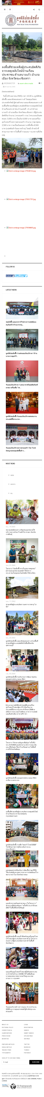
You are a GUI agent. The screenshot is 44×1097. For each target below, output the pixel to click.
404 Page (27, 1039)
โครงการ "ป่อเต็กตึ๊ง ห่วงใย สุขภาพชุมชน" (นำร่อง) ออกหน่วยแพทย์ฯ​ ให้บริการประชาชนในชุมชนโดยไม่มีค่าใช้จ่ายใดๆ (21, 570)
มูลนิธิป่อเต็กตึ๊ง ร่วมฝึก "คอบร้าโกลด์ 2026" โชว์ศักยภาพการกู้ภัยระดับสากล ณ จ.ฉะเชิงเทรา (21, 847)
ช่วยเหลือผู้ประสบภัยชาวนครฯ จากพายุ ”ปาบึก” (21, 605)
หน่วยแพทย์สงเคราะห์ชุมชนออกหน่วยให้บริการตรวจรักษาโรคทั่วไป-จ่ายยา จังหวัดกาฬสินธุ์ (21, 532)
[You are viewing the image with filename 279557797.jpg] (24, 212)
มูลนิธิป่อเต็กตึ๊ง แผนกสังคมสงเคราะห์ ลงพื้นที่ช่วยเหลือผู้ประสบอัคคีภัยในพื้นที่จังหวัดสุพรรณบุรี (22, 643)
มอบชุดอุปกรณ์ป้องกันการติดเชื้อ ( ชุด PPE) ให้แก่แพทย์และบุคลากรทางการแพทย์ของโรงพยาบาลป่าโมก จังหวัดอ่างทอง (22, 872)
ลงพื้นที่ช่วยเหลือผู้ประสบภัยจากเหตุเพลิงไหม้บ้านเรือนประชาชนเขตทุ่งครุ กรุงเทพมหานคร (22, 813)
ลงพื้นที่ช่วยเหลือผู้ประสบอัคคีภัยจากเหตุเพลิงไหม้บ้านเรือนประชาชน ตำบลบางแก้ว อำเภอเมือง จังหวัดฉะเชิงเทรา (21, 73)
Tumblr (26, 1050)
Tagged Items (6, 1050)
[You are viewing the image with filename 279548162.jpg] (24, 184)
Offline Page (28, 1036)
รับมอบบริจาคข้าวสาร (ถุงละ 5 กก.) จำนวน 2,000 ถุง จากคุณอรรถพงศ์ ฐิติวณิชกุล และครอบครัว (21, 1009)
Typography (6, 1053)
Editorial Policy (7, 1027)
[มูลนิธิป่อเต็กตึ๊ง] (22, 20)
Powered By (21, 1086)
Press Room (6, 1036)
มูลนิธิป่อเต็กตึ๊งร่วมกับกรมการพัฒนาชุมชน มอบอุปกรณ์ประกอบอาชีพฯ (21, 678)
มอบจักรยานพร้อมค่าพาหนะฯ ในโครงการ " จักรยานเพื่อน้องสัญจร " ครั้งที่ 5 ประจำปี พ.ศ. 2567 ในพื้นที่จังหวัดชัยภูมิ (21, 905)
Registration (28, 1027)
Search (26, 1030)
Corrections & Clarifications (7, 1031)
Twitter (26, 1044)
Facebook (27, 1047)
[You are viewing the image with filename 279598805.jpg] (24, 240)
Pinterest (27, 1053)
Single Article (7, 1047)
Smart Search (29, 1033)
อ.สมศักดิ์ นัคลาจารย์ (33, 1076)
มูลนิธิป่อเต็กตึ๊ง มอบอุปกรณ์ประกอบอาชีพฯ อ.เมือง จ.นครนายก (21, 779)
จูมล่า (3, 1079)
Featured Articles (8, 1044)
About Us (5, 1025)
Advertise (5, 1039)
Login (26, 1025)
